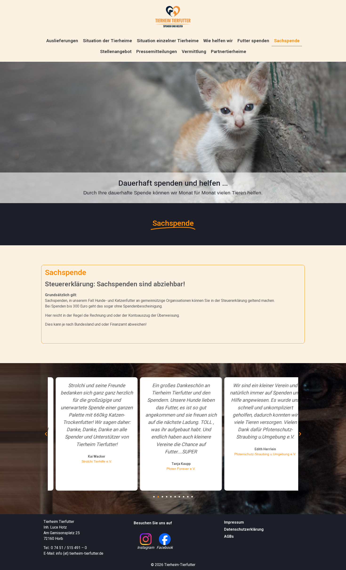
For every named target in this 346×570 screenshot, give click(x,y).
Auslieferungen (62, 40)
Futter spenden (253, 40)
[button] (46, 434)
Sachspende (287, 40)
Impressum (234, 522)
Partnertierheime (228, 51)
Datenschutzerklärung (244, 529)
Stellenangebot (116, 51)
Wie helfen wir (218, 40)
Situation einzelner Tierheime (168, 40)
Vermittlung (194, 51)
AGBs (229, 536)
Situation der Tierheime (107, 40)
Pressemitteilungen (156, 51)
